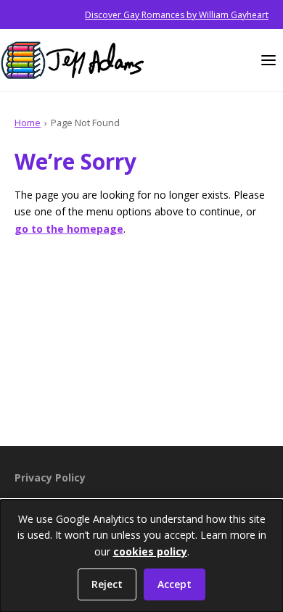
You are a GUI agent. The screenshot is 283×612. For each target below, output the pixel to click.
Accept (174, 584)
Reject (107, 584)
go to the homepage (69, 229)
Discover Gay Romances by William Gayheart (176, 15)
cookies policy (150, 551)
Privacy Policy (50, 477)
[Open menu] (268, 60)
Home (28, 122)
